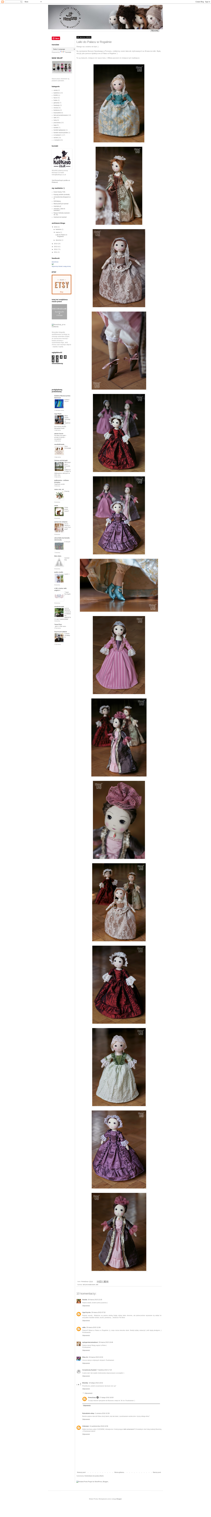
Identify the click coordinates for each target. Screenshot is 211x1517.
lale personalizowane (89, 1284)
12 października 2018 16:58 (99, 1426)
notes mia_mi (59, 489)
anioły (56, 90)
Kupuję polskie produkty (62, 194)
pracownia (57, 122)
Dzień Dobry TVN (59, 192)
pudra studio (58, 572)
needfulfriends (59, 444)
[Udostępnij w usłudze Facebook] (105, 1281)
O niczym (67, 541)
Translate (68, 52)
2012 (56, 249)
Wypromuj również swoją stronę (61, 266)
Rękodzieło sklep (88, 1413)
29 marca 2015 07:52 (98, 1312)
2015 (56, 227)
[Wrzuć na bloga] (100, 1281)
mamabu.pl (57, 206)
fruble (55, 100)
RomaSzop (92, 1397)
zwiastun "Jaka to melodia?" (59, 209)
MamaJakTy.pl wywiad (61, 204)
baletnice (57, 93)
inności (56, 108)
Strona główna (119, 1472)
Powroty (66, 491)
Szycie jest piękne (60, 632)
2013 (56, 246)
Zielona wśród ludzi (61, 460)
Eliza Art (85, 1357)
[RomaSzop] (53, 264)
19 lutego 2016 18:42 (96, 1383)
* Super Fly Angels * (67, 594)
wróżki (56, 137)
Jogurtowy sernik (59, 484)
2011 (56, 252)
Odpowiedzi (88, 1393)
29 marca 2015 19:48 (106, 1342)
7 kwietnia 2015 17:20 (104, 1370)
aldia (84, 1327)
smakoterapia (59, 606)
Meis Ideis (57, 556)
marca (58, 232)
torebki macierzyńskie (61, 132)
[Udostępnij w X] (102, 1281)
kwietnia (59, 229)
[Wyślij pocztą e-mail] (98, 1281)
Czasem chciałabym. (67, 635)
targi (55, 125)
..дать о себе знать (60, 626)
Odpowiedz (86, 1306)
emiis (56, 505)
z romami (57, 140)
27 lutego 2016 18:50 (106, 1397)
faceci (56, 98)
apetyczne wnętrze (60, 522)
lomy (55, 120)
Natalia (84, 1300)
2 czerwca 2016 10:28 (102, 1413)
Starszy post (157, 1472)
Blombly (85, 1383)
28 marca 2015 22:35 (95, 1300)
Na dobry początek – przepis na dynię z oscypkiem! (60, 437)
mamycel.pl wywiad (60, 217)
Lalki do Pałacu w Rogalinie (61, 235)
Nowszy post (81, 1472)
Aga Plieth (57, 414)
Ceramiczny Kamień (89, 1370)
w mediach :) (58, 135)
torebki (56, 127)
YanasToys (58, 624)
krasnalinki (57, 113)
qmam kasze (58, 433)
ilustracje (57, 105)
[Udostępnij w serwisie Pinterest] (107, 1281)
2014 (56, 244)
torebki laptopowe (59, 130)
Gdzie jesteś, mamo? (66, 509)
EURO (56, 95)
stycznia (58, 240)
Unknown (85, 1426)
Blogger (119, 1499)
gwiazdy (56, 103)
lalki (97, 1284)
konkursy (57, 110)
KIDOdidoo (57, 201)
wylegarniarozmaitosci (90, 1342)
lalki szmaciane (128, 1429)
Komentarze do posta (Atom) (94, 1476)
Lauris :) (66, 574)
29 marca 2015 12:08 (93, 1327)
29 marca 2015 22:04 (96, 1357)
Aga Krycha (86, 1312)
